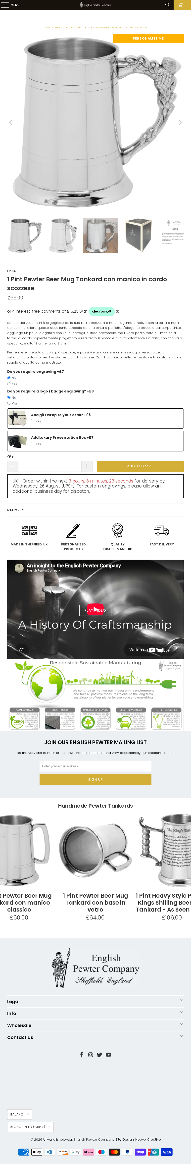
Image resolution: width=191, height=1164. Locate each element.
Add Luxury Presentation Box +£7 (62, 437)
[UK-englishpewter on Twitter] (99, 1055)
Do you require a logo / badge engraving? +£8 (50, 391)
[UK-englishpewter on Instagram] (91, 1055)
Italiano (16, 1114)
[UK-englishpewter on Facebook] (82, 1055)
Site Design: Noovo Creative (138, 1139)
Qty (10, 456)
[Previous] (11, 122)
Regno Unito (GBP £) (27, 1126)
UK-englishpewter (57, 1139)
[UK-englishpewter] (95, 5)
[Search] (167, 5)
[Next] (180, 122)
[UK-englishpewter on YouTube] (108, 1055)
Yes (14, 384)
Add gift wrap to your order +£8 (61, 414)
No (14, 378)
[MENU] (2, 5)
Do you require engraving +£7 (35, 371)
